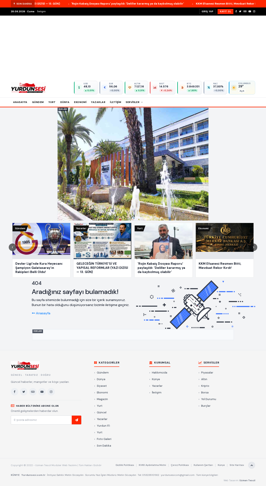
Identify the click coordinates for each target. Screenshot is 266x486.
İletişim (41, 11)
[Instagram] (254, 11)
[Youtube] (250, 11)
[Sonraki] (253, 247)
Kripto (205, 386)
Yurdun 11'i (103, 425)
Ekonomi (80, 102)
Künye (156, 379)
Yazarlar (98, 102)
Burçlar (206, 406)
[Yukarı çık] (251, 465)
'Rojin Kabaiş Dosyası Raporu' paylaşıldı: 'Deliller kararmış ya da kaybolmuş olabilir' (97, 3)
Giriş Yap (207, 11)
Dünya (64, 102)
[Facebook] (236, 11)
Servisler (133, 102)
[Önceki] (12, 247)
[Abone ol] (76, 420)
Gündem (38, 102)
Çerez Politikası (180, 465)
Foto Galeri (104, 439)
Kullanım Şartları (203, 465)
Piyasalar (207, 372)
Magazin (102, 399)
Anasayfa (20, 102)
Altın (204, 379)
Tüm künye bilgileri (207, 475)
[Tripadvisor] (244, 11)
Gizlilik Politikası (125, 465)
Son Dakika (104, 445)
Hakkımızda (159, 372)
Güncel (101, 412)
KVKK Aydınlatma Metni (152, 465)
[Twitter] (240, 11)
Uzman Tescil (247, 480)
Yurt (52, 102)
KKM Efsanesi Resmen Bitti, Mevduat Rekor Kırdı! (198, 3)
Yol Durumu (208, 399)
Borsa (205, 392)
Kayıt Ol (225, 11)
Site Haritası (237, 465)
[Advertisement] (133, 47)
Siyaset (102, 386)
